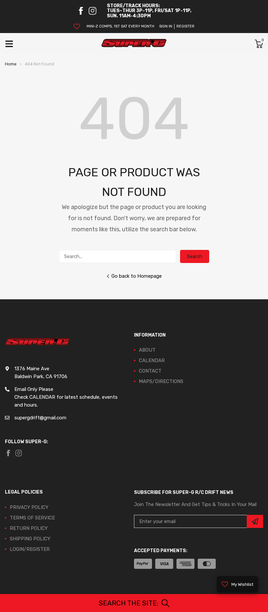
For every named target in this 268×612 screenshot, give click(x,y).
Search (194, 256)
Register (185, 26)
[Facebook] (81, 11)
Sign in (165, 26)
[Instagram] (92, 11)
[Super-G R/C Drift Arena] (134, 43)
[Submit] (255, 521)
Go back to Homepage (136, 276)
